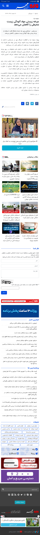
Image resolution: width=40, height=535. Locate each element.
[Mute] (7, 136)
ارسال (4, 293)
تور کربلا (25, 429)
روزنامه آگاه (10, 445)
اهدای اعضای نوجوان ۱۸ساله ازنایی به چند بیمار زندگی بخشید (20, 358)
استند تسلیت (16, 429)
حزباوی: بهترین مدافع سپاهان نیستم (27, 340)
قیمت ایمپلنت (19, 435)
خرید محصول (13, 525)
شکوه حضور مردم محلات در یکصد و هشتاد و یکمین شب (21, 350)
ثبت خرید (20, 148)
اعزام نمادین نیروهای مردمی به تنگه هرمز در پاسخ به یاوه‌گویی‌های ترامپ (22, 328)
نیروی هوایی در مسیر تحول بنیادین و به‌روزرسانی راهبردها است (19, 402)
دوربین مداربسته (30, 432)
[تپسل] (3, 116)
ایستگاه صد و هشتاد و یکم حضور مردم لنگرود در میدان (22, 354)
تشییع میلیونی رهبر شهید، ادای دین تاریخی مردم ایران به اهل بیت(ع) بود (20, 362)
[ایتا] (9, 494)
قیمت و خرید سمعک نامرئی (16, 442)
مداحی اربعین (6, 429)
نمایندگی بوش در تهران (8, 438)
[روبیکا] (18, 494)
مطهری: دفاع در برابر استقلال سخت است (25, 333)
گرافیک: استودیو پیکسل (14, 532)
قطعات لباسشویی (7, 435)
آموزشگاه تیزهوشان (32, 438)
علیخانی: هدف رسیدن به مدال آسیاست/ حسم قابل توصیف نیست (20, 411)
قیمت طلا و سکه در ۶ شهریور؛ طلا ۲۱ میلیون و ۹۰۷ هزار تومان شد (20, 372)
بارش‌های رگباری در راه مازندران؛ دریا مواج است (24, 398)
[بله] (27, 494)
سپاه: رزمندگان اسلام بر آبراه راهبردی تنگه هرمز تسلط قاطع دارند (19, 337)
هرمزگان (30, 14)
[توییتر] (21, 494)
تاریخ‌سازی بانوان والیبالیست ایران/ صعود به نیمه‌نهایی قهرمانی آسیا (20, 382)
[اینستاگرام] (24, 494)
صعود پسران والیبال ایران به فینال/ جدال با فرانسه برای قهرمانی (19, 377)
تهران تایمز (30, 445)
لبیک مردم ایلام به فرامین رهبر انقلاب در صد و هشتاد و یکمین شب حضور (19, 345)
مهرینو (4, 442)
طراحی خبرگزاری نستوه (29, 532)
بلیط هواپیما (21, 438)
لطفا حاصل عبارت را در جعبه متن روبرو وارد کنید (25, 285)
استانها (36, 14)
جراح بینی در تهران (32, 426)
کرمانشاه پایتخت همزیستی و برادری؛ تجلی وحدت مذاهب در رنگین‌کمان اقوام (20, 394)
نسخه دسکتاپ (20, 502)
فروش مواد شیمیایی (32, 435)
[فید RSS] (15, 494)
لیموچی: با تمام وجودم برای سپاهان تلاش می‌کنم (23, 323)
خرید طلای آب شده (8, 426)
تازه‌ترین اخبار (34, 319)
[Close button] (38, 516)
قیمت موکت (34, 429)
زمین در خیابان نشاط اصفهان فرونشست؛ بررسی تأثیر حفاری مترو (19, 406)
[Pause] (4, 136)
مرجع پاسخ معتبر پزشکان (11, 432)
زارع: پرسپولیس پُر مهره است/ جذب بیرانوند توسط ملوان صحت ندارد (19, 417)
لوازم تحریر (20, 426)
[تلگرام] (31, 494)
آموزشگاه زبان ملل (33, 442)
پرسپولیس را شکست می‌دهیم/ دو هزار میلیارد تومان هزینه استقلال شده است (21, 388)
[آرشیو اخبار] (12, 494)
